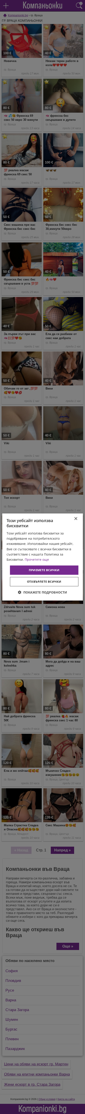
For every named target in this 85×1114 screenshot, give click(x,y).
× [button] (75, 518)
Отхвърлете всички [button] (44, 582)
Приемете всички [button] (44, 570)
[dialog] (42, 557)
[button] (42, 592)
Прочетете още (37, 559)
